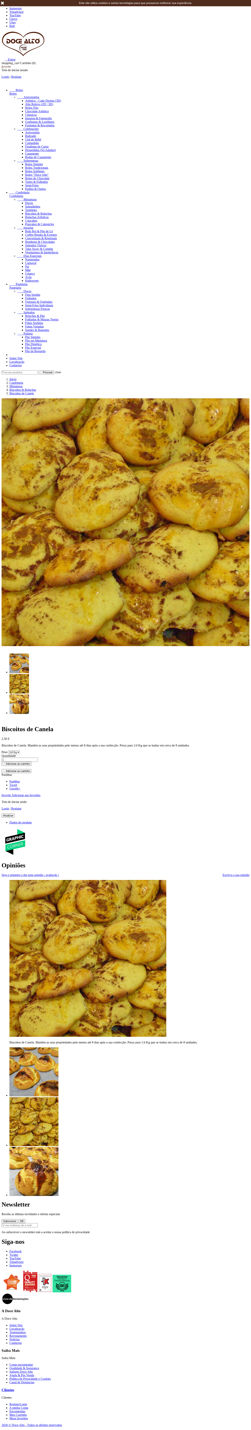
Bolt (12, 26)
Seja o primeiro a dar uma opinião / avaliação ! (30, 875)
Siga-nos (13, 1241)
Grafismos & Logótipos (39, 121)
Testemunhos (17, 1332)
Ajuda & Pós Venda (21, 1375)
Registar (16, 76)
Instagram (15, 8)
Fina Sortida (32, 294)
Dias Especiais (29, 256)
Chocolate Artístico (37, 111)
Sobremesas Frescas (37, 309)
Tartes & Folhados (36, 181)
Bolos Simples (34, 164)
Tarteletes (31, 210)
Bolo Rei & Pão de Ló (39, 231)
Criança (30, 273)
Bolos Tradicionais (36, 167)
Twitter (13, 1255)
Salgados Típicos (35, 245)
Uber (12, 22)
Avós (28, 277)
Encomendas (17, 1411)
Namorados (32, 259)
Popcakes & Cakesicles (39, 224)
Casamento (32, 153)
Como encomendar (21, 1364)
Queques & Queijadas (38, 301)
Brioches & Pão (35, 316)
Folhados (30, 298)
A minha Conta (18, 1407)
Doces (29, 203)
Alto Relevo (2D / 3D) (39, 104)
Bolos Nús (31, 107)
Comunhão (32, 143)
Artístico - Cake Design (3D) (43, 100)
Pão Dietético (33, 344)
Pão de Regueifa (35, 351)
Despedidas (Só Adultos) (40, 150)
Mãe (28, 270)
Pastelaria (18, 284)
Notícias (14, 1339)
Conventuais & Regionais (41, 238)
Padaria (25, 333)
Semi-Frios (32, 185)
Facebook (15, 1251)
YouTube (15, 15)
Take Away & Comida (39, 249)
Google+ (14, 788)
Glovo (13, 19)
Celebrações (28, 129)
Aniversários (28, 97)
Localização (16, 361)
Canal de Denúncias (21, 1382)
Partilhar (14, 781)
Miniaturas (27, 199)
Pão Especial (33, 347)
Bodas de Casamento (38, 157)
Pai (27, 266)
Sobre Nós (16, 358)
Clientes (8, 1390)
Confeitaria (19, 192)
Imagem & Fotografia (38, 118)
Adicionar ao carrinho (16, 763)
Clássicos (31, 114)
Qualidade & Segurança (24, 1368)
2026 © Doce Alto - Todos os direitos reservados (32, 1425)
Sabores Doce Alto (21, 1371)
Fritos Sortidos (34, 323)
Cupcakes (31, 220)
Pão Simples (32, 337)
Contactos (15, 365)
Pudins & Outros (35, 189)
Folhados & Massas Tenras (41, 319)
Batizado (30, 136)
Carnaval (30, 263)
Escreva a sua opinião (236, 875)
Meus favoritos (18, 1418)
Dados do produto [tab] (20, 822)
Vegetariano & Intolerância (41, 252)
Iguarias (25, 227)
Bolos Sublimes (35, 171)
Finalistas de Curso (37, 146)
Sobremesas (27, 160)
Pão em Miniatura (36, 340)
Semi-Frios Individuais (39, 305)
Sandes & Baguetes (37, 330)
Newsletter (16, 1204)
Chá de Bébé (33, 139)
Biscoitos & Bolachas (38, 213)
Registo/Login (18, 1404)
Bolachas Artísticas (37, 217)
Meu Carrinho (18, 1414)
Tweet (13, 785)
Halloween (32, 280)
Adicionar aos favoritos (21, 795)
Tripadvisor (16, 12)
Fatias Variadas (34, 326)
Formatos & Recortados (40, 125)
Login (5, 76)
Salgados (26, 312)
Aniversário (32, 132)
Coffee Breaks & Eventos (41, 234)
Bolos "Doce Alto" (37, 174)
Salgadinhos (32, 206)
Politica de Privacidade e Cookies (30, 1378)
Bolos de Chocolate (37, 178)
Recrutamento (18, 1335)
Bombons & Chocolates (40, 241)
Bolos (16, 90)
